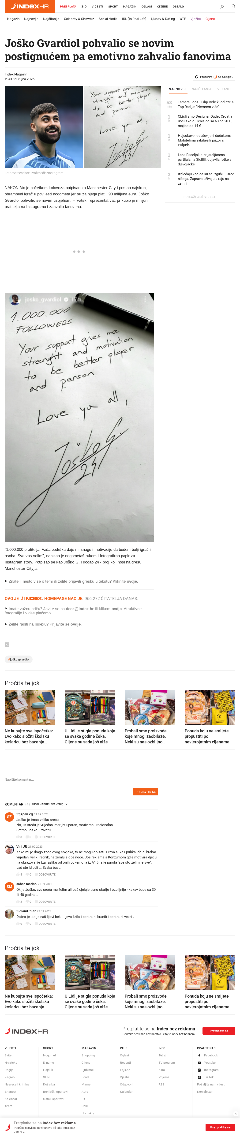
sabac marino (26, 884)
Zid (84, 6)
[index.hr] (30, 6)
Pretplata (68, 6)
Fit (83, 1099)
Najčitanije (51, 19)
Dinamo (48, 1062)
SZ (9, 817)
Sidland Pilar (26, 911)
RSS (162, 1084)
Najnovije (31, 19)
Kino (162, 1070)
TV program (167, 1062)
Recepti (125, 1062)
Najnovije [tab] (178, 89)
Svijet (8, 1055)
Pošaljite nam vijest (211, 1084)
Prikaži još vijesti (200, 197)
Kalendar (11, 1099)
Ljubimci (88, 1070)
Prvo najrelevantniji (47, 804)
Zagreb (10, 1077)
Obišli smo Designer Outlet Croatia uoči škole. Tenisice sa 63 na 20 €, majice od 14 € (205, 121)
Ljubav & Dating (163, 19)
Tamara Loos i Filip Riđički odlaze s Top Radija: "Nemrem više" (206, 104)
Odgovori (126, 1084)
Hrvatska (11, 1062)
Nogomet (49, 1055)
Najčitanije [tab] (203, 89)
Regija (9, 1070)
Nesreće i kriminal (17, 1084)
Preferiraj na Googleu (216, 76)
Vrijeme (164, 1077)
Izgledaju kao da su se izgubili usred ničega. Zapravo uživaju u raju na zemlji (206, 179)
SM (9, 886)
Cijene (162, 6)
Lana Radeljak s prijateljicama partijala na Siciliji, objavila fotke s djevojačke (205, 159)
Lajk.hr (125, 1070)
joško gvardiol (18, 659)
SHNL (47, 1077)
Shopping (88, 1055)
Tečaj (162, 1055)
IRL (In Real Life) (134, 19)
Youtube (210, 1062)
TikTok (209, 1077)
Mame (86, 1084)
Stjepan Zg (24, 814)
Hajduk (48, 1070)
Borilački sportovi (55, 1091)
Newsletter (205, 1091)
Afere (8, 1106)
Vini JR (21, 846)
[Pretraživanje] (231, 7)
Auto (85, 1091)
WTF (183, 19)
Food (85, 1077)
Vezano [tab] (224, 89)
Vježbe (196, 19)
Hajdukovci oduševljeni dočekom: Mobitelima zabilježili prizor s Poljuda (204, 140)
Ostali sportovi (53, 1099)
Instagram (211, 1070)
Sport (113, 6)
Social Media (108, 19)
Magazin (13, 19)
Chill (85, 1106)
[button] (10, 706)
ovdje (117, 609)
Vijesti (97, 6)
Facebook (211, 1055)
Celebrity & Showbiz (79, 19)
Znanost (10, 1091)
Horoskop (88, 1113)
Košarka (49, 1084)
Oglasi (147, 6)
